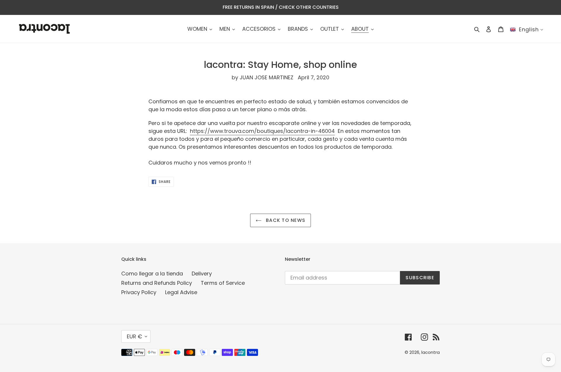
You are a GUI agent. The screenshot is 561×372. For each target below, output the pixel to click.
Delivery (202, 273)
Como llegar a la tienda (152, 273)
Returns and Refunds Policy (156, 283)
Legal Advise (181, 292)
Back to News (285, 220)
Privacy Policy (138, 292)
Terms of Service (223, 283)
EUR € (134, 336)
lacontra (430, 352)
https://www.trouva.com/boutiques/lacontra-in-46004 (262, 131)
